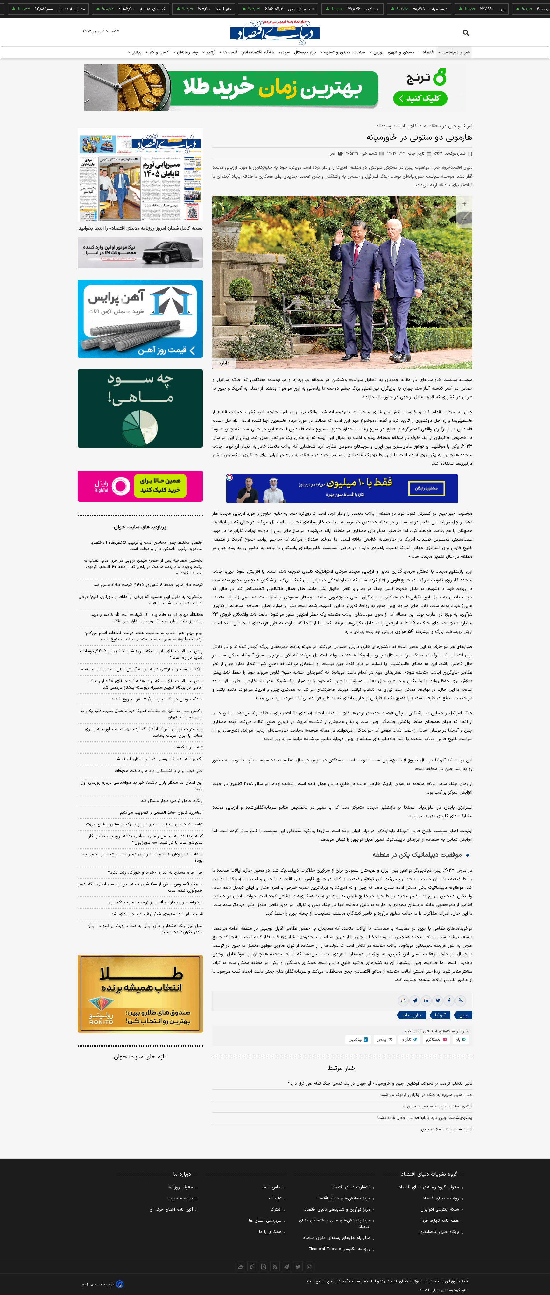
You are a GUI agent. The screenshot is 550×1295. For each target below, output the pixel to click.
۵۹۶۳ (449, 154)
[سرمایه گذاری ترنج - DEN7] (275, 87)
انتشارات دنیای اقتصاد (351, 1187)
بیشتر (136, 52)
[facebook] (449, 1001)
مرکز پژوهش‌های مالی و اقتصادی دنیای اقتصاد (334, 1223)
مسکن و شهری (401, 52)
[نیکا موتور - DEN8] (140, 252)
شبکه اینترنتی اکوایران (439, 1210)
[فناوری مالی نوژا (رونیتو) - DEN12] (140, 994)
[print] (403, 1001)
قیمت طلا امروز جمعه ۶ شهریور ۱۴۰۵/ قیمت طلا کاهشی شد (148, 585)
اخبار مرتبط (342, 1068)
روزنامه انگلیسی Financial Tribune (339, 1249)
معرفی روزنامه (180, 1187)
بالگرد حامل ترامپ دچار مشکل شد (172, 801)
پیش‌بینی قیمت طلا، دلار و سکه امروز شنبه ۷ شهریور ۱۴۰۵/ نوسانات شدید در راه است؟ (141, 654)
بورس (378, 52)
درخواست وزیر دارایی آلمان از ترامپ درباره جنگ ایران (155, 902)
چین (463, 1015)
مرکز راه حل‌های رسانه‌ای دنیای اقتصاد (336, 1238)
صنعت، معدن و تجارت (343, 52)
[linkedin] (426, 1001)
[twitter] (438, 1001)
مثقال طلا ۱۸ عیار (34, 9)
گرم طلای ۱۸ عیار (115, 9)
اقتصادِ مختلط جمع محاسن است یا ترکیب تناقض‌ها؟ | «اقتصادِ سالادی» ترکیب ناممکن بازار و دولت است (147, 546)
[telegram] (415, 1001)
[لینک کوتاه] (460, 1001)
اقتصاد (427, 52)
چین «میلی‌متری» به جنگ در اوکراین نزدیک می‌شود (426, 1095)
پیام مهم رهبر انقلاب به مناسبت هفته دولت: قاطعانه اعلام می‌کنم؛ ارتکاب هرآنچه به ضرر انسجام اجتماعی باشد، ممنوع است (144, 636)
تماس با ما (272, 1187)
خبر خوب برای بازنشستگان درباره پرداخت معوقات (159, 771)
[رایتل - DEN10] (140, 486)
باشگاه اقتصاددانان (258, 52)
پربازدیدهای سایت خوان (140, 527)
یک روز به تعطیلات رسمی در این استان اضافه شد (159, 759)
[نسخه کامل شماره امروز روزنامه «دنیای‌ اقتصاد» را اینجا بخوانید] (140, 175)
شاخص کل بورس (264, 9)
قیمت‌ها (229, 52)
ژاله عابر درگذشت (188, 747)
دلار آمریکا (186, 9)
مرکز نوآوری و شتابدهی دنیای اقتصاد (337, 1210)
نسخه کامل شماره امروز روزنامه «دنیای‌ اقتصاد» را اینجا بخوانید (141, 228)
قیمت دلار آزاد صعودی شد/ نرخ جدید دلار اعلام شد (157, 914)
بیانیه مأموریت (179, 1198)
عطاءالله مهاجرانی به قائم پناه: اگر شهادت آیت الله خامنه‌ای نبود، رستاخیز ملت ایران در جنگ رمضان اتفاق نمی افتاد (146, 618)
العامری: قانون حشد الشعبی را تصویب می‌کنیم (161, 813)
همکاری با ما (270, 1232)
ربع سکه (528, 9)
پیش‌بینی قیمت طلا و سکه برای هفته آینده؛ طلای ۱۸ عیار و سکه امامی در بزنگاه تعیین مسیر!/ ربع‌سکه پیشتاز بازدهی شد (145, 684)
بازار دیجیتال (305, 52)
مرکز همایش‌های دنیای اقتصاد (343, 1198)
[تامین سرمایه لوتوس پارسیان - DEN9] (140, 408)
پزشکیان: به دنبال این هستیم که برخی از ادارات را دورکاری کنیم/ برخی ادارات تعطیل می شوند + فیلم (141, 600)
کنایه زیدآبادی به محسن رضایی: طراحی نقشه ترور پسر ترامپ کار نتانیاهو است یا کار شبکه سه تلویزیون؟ (145, 839)
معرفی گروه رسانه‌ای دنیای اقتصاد (429, 1187)
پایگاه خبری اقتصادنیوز (439, 1232)
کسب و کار (158, 52)
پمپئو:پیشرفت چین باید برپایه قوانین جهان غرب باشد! (424, 1118)
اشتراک (276, 1210)
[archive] (240, 1266)
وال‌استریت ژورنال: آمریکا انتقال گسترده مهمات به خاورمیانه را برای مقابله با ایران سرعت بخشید (144, 732)
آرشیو (210, 52)
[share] (263, 1266)
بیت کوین (335, 9)
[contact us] (252, 1266)
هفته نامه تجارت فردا (440, 1221)
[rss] (275, 1266)
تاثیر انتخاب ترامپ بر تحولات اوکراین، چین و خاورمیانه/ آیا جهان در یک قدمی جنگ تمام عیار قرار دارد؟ (380, 1083)
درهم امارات (401, 9)
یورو (465, 9)
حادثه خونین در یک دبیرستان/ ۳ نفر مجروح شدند (157, 699)
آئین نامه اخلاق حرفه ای (171, 1210)
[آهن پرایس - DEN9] (140, 319)
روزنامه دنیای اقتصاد (441, 1198)
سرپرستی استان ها (265, 1221)
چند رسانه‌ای (186, 52)
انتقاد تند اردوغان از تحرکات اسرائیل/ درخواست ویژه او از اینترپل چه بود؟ (142, 857)
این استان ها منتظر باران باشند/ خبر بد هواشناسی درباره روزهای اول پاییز (142, 786)
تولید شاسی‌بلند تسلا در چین (446, 1129)
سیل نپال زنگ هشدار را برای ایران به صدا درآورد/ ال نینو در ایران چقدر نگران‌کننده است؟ (145, 929)
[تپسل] (229, 477)
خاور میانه (411, 1015)
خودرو (284, 52)
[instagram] (309, 1266)
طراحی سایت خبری (102, 1284)
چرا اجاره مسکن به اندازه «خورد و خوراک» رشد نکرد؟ (155, 872)
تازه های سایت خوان (140, 1057)
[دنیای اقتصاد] (275, 33)
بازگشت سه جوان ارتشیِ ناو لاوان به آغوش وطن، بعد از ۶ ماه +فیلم (142, 669)
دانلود (224, 363)
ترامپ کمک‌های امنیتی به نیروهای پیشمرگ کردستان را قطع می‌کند (144, 824)
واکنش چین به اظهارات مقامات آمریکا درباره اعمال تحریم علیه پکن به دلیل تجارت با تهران (142, 714)
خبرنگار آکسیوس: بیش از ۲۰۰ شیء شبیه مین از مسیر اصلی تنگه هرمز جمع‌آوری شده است (140, 887)
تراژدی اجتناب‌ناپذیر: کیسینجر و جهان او (437, 1106)
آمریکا (440, 1015)
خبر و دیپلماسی (455, 52)
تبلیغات (275, 1198)
